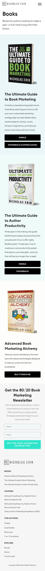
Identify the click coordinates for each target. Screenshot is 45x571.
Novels (7, 548)
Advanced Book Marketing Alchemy (18, 476)
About (6, 552)
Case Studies (9, 528)
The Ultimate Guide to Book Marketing (19, 480)
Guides (7, 523)
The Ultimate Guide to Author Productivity (21, 484)
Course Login (9, 556)
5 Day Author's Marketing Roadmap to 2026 (22, 511)
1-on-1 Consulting (11, 536)
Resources (8, 532)
